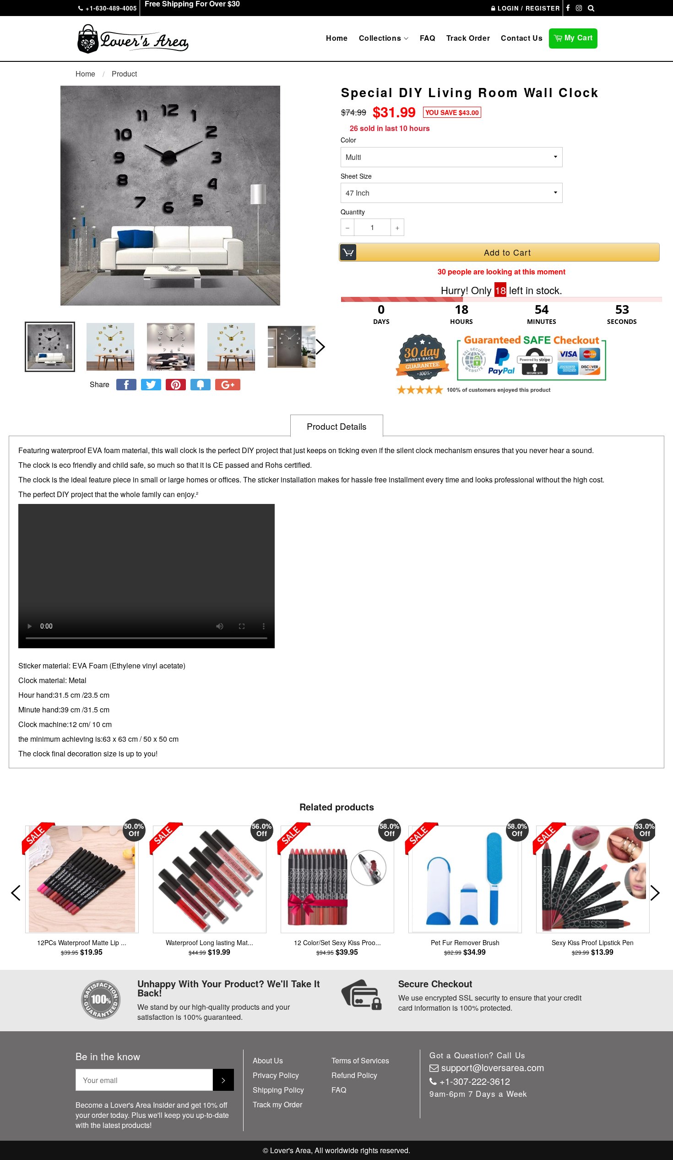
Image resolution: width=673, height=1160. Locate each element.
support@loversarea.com (492, 1067)
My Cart (579, 37)
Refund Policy (354, 1075)
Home (336, 38)
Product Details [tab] (337, 426)
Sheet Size (356, 176)
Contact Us (522, 38)
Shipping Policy (278, 1089)
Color (348, 140)
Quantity (353, 212)
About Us (268, 1060)
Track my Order (277, 1104)
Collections (381, 38)
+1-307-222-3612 (475, 1081)
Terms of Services (360, 1060)
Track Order (468, 38)
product (124, 73)
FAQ (427, 38)
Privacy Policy (276, 1075)
